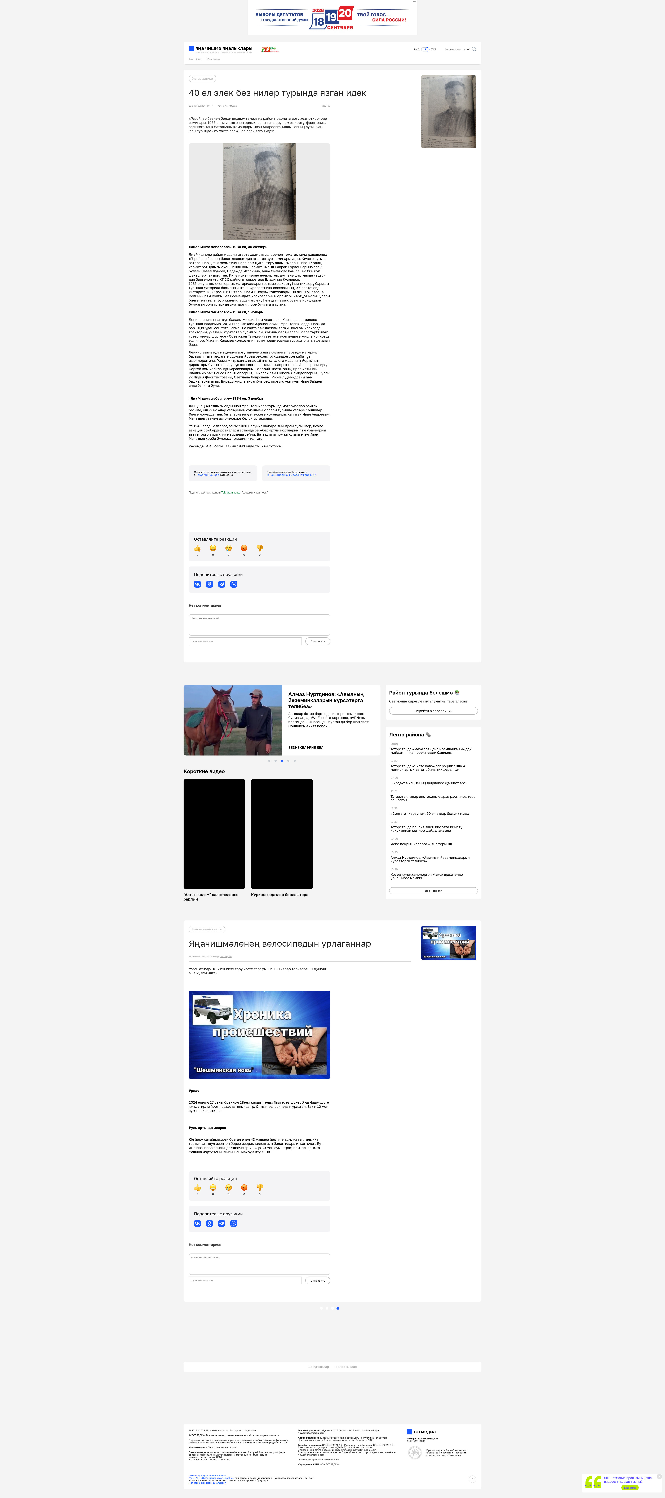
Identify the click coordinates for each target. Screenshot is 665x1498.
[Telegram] (221, 584)
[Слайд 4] (288, 761)
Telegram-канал (231, 492)
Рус (416, 49)
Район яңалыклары (207, 929)
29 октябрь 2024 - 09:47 (200, 106)
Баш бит (195, 59)
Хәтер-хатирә (202, 78)
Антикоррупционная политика (207, 1475)
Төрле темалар (345, 1367)
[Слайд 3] (282, 761)
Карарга (630, 1487)
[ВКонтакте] (197, 584)
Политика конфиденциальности (208, 1482)
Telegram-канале (208, 475)
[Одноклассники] (209, 584)
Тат (433, 49)
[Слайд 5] (295, 761)
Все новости (433, 890)
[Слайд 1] (269, 761)
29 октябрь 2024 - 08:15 (200, 956)
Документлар (318, 1367)
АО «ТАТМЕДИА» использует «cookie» (211, 1477)
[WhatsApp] (233, 584)
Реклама (213, 59)
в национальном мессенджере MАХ (291, 475)
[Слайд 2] (275, 761)
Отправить (318, 641)
